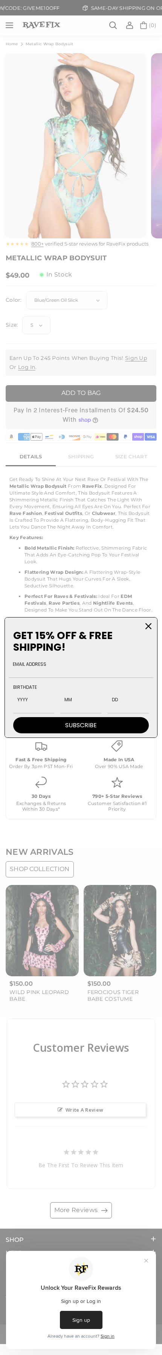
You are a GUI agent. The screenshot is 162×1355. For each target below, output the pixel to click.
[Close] (148, 626)
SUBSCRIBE (81, 725)
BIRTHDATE (25, 687)
